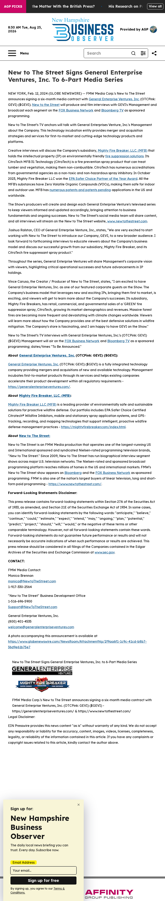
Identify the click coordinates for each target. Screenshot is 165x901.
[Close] (78, 805)
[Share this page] (154, 53)
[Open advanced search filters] (143, 53)
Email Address (23, 862)
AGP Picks (13, 6)
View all (155, 6)
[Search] (133, 53)
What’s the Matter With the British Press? (56, 6)
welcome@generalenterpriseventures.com (41, 627)
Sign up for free (43, 880)
